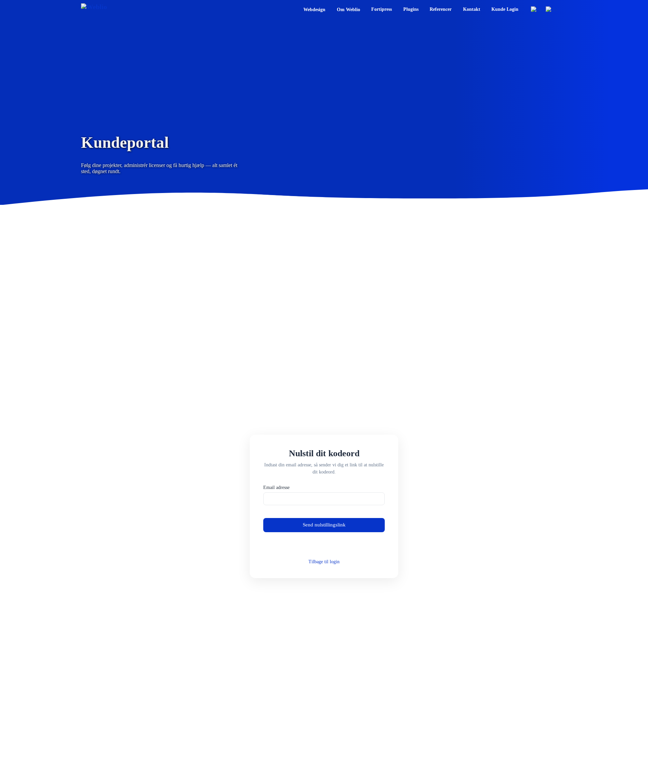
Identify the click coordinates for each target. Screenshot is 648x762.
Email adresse (276, 487)
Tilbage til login (324, 561)
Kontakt (471, 9)
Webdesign (314, 9)
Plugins (410, 9)
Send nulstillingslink (324, 524)
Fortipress (381, 9)
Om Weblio (348, 9)
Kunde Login (504, 9)
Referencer (441, 9)
